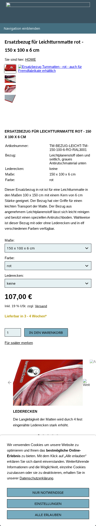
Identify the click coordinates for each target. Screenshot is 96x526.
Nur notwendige (48, 492)
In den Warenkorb (46, 332)
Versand (41, 306)
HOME (30, 59)
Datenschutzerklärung (36, 478)
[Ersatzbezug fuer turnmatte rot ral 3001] (10, 79)
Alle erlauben (48, 514)
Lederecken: (14, 275)
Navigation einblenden (22, 28)
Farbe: (9, 258)
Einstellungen (48, 503)
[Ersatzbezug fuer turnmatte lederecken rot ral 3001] (10, 88)
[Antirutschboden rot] (10, 99)
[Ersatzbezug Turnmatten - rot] (10, 69)
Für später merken (19, 343)
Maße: (9, 240)
